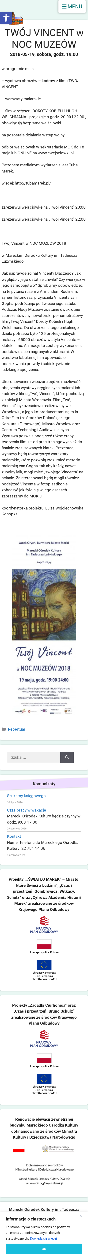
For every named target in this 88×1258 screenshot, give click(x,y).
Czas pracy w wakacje (26, 810)
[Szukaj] (67, 757)
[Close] (83, 1216)
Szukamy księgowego (26, 795)
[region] (44, 1235)
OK (44, 1249)
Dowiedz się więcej (43, 1238)
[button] (6, 18)
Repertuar (16, 729)
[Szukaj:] (33, 757)
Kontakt (14, 836)
